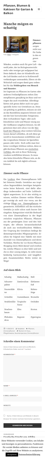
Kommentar (9, 354)
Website (7, 405)
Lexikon (11, 179)
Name (7, 386)
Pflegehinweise (9, 333)
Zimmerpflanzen (9, 331)
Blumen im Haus (24, 331)
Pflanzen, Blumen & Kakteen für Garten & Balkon (18, 9)
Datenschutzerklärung (29, 454)
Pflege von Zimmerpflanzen (24, 203)
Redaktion (21, 329)
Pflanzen (31, 329)
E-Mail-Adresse (11, 395)
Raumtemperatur (20, 333)
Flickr (9, 54)
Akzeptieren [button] (12, 454)
